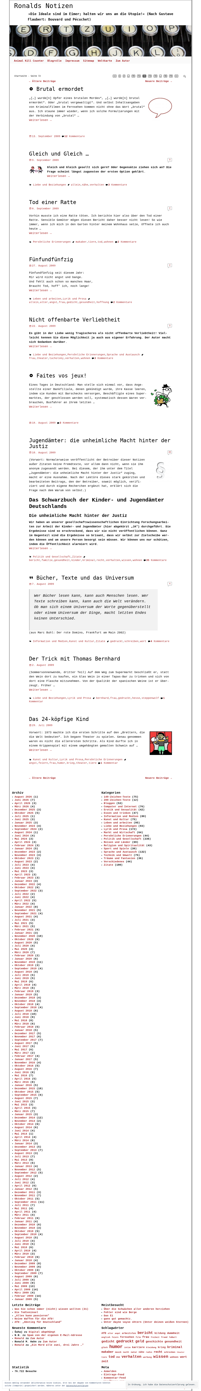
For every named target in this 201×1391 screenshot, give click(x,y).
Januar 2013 (23, 1166)
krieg (71, 763)
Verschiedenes (114, 861)
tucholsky (56, 358)
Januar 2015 (23, 1114)
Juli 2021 (22, 920)
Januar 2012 (23, 1189)
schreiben (131, 641)
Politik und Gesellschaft (52, 556)
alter (44, 302)
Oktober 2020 (24, 939)
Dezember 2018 (25, 997)
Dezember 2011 (25, 1192)
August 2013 (23, 1153)
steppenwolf (150, 698)
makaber (81, 242)
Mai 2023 (21, 871)
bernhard (102, 698)
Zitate (77, 556)
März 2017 (22, 1053)
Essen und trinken (117, 813)
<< (115, 76)
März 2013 (22, 1163)
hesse (136, 698)
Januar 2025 (23, 822)
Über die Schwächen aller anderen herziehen (137, 1309)
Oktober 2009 (24, 1270)
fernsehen (127, 1337)
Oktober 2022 (24, 887)
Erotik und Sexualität (120, 809)
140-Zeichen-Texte (117, 797)
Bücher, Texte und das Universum (85, 578)
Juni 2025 (22, 819)
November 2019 (25, 962)
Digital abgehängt (42, 1332)
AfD (103, 1333)
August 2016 (23, 1069)
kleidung (151, 1347)
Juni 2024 (22, 835)
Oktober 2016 (24, 1065)
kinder (76, 560)
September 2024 (26, 829)
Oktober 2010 (24, 1231)
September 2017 (26, 1040)
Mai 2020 (21, 949)
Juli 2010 (22, 1241)
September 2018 (26, 1007)
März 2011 (22, 1215)
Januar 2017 (23, 1059)
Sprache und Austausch (123, 354)
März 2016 (22, 1082)
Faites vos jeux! (61, 376)
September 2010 (26, 1234)
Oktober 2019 (24, 965)
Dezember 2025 (25, 809)
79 (171, 76)
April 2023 (22, 874)
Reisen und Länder (117, 842)
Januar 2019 (23, 994)
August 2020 (23, 942)
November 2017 (25, 1036)
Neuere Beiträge (158, 81)
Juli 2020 (22, 946)
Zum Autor (123, 60)
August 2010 (23, 1237)
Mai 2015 (21, 1104)
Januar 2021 (23, 933)
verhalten (97, 184)
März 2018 (22, 1023)
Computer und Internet (120, 806)
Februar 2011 (24, 1218)
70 (133, 76)
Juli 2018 (22, 1014)
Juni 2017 (22, 1046)
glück (104, 1347)
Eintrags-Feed (114, 1374)
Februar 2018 (24, 1027)
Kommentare (74, 136)
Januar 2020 (23, 959)
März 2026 (22, 806)
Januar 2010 (23, 1260)
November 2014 (25, 1121)
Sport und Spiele (116, 848)
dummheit (173, 1333)
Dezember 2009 (25, 1263)
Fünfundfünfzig (51, 259)
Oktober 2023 (24, 858)
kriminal (88, 560)
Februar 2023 (24, 877)
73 (150, 76)
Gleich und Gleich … (59, 154)
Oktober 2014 (24, 1124)
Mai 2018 (21, 1020)
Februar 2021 (24, 929)
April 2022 (22, 900)
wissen (126, 560)
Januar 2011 (23, 1221)
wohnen (108, 242)
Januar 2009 (23, 1299)
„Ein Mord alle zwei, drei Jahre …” (57, 1345)
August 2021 (23, 916)
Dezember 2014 (25, 1117)
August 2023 (23, 861)
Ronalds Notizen (43, 6)
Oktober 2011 (24, 1198)
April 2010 (22, 1250)
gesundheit (87, 302)
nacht (126, 1352)
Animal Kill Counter (29, 60)
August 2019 (23, 972)
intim (127, 1347)
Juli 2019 (22, 975)
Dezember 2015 (25, 1088)
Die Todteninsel (26, 1312)
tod (100, 242)
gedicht (72, 302)
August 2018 (23, 1010)
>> (176, 76)
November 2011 (25, 1195)
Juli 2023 (22, 865)
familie (47, 560)
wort (143, 641)
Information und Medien (50, 641)
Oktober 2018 (24, 1004)
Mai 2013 (21, 1160)
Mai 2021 (21, 923)
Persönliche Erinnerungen (52, 242)
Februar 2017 (24, 1056)
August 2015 (23, 1098)
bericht (34, 560)
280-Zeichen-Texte (117, 800)
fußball (173, 1337)
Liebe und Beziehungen (49, 184)
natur (134, 1352)
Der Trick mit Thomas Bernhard (74, 659)
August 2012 (23, 1176)
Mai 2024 (21, 839)
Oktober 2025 (24, 813)
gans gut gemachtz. (118, 1318)
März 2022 (22, 904)
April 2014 (22, 1137)
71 (139, 76)
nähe (85, 184)
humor (61, 763)
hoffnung (103, 302)
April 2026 (22, 803)
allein (75, 184)
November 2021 (25, 910)
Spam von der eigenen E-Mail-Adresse (54, 1335)
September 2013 (26, 1150)
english (105, 1337)
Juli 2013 (22, 1156)
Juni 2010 (22, 1244)
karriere (138, 1347)
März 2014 (22, 1140)
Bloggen (109, 803)
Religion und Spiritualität (124, 845)
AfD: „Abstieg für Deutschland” (38, 1322)
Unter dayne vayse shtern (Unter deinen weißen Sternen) (146, 1322)
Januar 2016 (23, 1085)
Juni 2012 (22, 1182)
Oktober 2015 (24, 1092)
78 (165, 76)
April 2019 (22, 985)
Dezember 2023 (25, 852)
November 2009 (25, 1267)
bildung (160, 1333)
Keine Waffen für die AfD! (34, 1318)
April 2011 (22, 1211)
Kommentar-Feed (115, 1378)
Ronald (19, 1338)
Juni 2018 (22, 1017)
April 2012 (22, 1185)
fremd (164, 1337)
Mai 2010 (21, 1247)
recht (100, 560)
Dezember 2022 (25, 884)
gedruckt (116, 641)
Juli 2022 (22, 894)
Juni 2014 (22, 1130)
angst (53, 302)
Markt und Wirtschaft (119, 832)
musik (118, 1352)
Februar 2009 (24, 1296)
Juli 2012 (22, 1179)
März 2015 (22, 1111)
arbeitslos (129, 1333)
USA (118, 1357)
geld (139, 1341)
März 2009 (22, 1292)
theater (42, 358)
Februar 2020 (24, 955)
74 (155, 76)
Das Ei (108, 1315)
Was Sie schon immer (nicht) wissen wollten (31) (51, 1309)
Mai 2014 (21, 1134)
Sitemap (88, 60)
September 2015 (26, 1095)
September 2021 (26, 913)
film (138, 1337)
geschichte (154, 1341)
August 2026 (23, 797)
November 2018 (25, 1001)
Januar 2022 (23, 907)
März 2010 (22, 1254)
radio (149, 1352)
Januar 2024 (23, 848)
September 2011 (26, 1202)
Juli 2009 (22, 1280)
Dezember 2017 (25, 1033)
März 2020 (22, 952)
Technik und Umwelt (118, 855)
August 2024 (23, 832)
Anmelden (110, 1371)
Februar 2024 (24, 845)
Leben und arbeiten (47, 298)
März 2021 (22, 926)
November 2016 (25, 1062)
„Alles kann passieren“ (32, 1315)
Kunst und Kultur (81, 641)
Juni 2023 (22, 868)
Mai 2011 (21, 1208)
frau (62, 302)
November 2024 (25, 826)
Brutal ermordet (60, 89)
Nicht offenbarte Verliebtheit (74, 320)
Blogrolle (54, 60)
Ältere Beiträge (42, 81)
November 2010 (25, 1228)
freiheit (155, 1337)
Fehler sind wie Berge (120, 1312)
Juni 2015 (22, 1101)
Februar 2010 (24, 1257)
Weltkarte (105, 60)
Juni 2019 (22, 978)
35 (169, 452)
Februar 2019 (24, 991)
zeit (104, 1361)
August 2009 (23, 1276)
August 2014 (23, 1127)
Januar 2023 (23, 881)
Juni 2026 (22, 800)
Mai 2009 (21, 1286)
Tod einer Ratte (52, 202)
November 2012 (25, 1169)
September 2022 (26, 890)
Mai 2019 (21, 981)
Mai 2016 (21, 1075)
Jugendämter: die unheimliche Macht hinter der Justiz (99, 443)
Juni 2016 (22, 1072)
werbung (147, 1357)
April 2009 (22, 1289)
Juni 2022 (22, 897)
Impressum (72, 60)
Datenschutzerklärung (77, 1386)
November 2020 (25, 936)
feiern (43, 763)
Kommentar (109, 763)
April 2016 (22, 1079)
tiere (92, 242)
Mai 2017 (21, 1049)
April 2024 (22, 842)
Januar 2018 (23, 1030)
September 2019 (26, 968)
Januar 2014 (23, 1143)
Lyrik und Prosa (74, 298)
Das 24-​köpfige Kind (59, 719)
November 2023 (25, 855)
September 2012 (26, 1172)
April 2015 (22, 1108)
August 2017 (23, 1043)
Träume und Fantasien (119, 858)
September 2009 (26, 1273)
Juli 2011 (22, 1205)
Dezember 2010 (25, 1224)
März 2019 (22, 988)
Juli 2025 (22, 816)
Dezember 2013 (25, 1147)
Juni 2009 (22, 1283)
